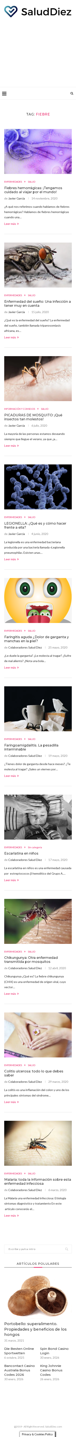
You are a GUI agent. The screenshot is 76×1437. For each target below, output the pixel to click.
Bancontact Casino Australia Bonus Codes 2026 (19, 1370)
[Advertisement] (38, 51)
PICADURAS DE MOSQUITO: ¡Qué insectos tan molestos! (33, 417)
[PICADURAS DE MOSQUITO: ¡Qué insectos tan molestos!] (38, 378)
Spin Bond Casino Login (54, 1351)
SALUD (31, 181)
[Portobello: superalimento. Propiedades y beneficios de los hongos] (38, 1296)
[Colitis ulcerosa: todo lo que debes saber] (38, 1034)
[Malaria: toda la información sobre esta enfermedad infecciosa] (38, 1143)
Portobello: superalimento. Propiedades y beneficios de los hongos (35, 1329)
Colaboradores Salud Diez (25, 647)
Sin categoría (35, 847)
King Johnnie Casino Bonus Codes (51, 1370)
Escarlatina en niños (21, 853)
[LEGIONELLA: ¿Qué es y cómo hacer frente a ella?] (38, 486)
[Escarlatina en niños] (38, 817)
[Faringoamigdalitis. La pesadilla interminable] (38, 708)
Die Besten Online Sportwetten (19, 1351)
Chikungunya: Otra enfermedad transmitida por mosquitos (31, 960)
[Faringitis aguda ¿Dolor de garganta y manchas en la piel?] (38, 600)
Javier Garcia (16, 198)
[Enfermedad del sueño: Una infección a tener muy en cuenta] (38, 265)
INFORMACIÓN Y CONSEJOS (19, 408)
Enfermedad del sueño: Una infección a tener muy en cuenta (37, 304)
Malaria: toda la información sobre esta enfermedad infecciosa (37, 1182)
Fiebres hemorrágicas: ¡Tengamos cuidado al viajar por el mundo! (33, 190)
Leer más (10, 223)
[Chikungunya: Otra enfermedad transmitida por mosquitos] (38, 921)
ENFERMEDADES (13, 181)
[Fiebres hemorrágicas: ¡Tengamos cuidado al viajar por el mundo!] (38, 151)
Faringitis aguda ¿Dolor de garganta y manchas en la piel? (36, 639)
